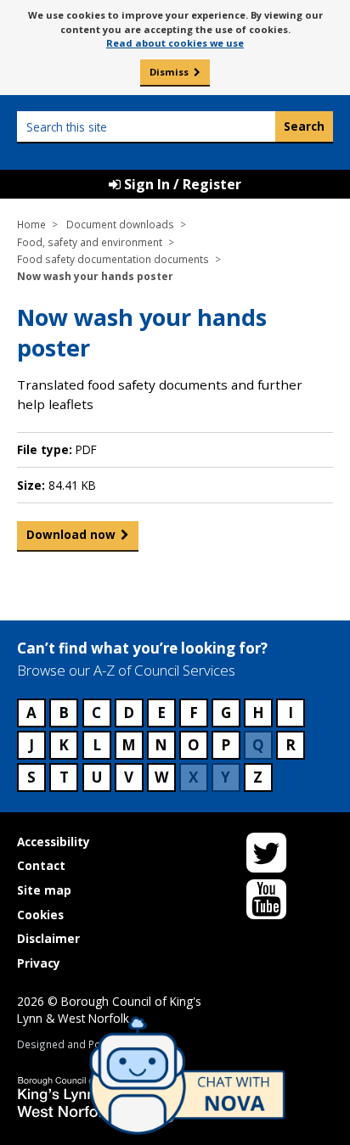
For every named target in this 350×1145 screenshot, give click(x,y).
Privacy (38, 963)
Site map (44, 890)
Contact (41, 865)
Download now (71, 534)
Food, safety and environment (89, 242)
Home (31, 224)
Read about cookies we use (175, 42)
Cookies (40, 914)
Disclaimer (48, 938)
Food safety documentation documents (113, 259)
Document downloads (120, 224)
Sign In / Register (181, 184)
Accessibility (53, 841)
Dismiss (169, 71)
